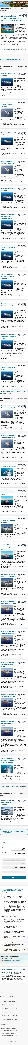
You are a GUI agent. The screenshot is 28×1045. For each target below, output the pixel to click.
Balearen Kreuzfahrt (18, 8)
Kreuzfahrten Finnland (7, 976)
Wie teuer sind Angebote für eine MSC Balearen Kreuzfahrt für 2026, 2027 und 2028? (14, 921)
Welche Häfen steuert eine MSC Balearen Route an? (12, 927)
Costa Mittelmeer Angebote (12, 975)
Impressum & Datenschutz (9, 1041)
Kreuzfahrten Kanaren (20, 976)
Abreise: (4, 852)
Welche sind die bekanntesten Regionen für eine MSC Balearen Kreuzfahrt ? (14, 950)
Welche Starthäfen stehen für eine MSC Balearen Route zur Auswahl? (14, 932)
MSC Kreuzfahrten (4, 10)
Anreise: (4, 847)
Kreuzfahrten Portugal (7, 979)
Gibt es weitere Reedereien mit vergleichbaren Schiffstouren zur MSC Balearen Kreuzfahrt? (14, 944)
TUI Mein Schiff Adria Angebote (10, 972)
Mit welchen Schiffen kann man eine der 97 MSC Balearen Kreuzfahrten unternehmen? (14, 938)
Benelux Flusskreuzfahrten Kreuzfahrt (12, 978)
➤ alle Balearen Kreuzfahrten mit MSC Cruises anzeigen (14, 50)
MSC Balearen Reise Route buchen (12, 959)
